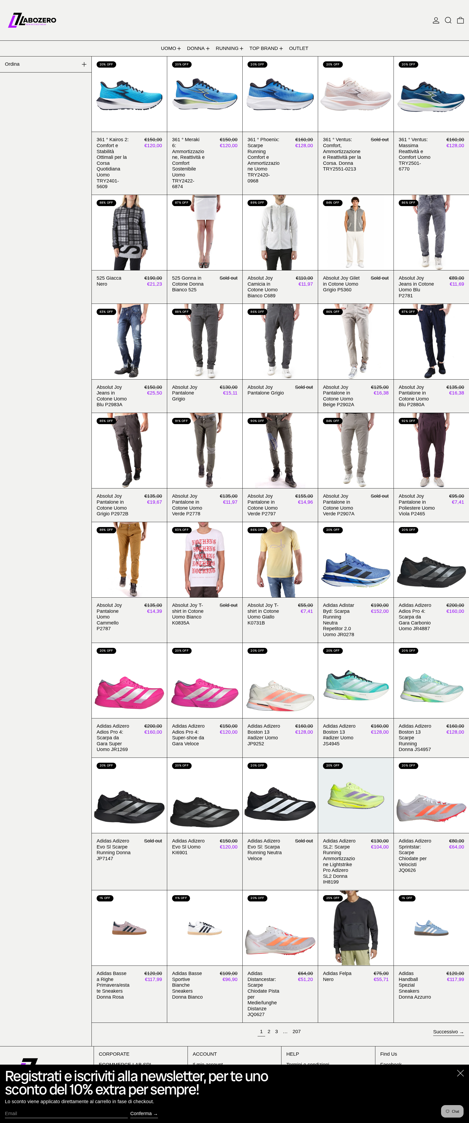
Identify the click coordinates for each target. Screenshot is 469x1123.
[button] (448, 20)
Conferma (141, 1113)
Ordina (12, 64)
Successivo (445, 1031)
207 (297, 1031)
